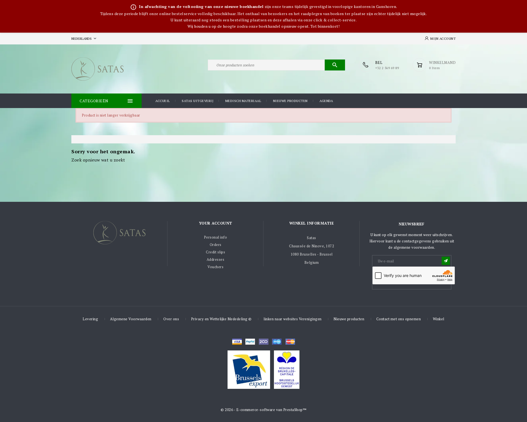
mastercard (277, 342)
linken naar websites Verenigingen (293, 318)
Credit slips (215, 252)
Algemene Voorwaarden (131, 318)
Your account (215, 223)
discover (250, 342)
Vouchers (215, 266)
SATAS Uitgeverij (197, 101)
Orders (216, 244)
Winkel (438, 318)
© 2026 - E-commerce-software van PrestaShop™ (263, 409)
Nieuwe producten (290, 101)
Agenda (326, 101)
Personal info (215, 237)
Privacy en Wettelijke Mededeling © (221, 318)
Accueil (162, 101)
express (263, 342)
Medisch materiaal (243, 101)
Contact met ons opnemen (398, 318)
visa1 (290, 342)
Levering (90, 318)
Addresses (216, 259)
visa (237, 342)
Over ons (171, 318)
